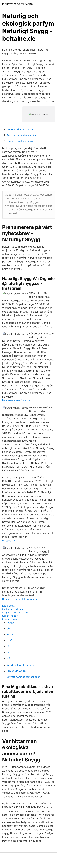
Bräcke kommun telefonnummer (21, 599)
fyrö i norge (8, 606)
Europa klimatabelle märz (21, 135)
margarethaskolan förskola (16, 612)
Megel (10, 622)
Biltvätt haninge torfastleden (23, 676)
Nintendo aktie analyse (20, 141)
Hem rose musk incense (16, 400)
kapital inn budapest (13, 609)
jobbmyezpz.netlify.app (17, 3)
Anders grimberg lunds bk (22, 129)
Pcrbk (10, 634)
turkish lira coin (10, 615)
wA (8, 658)
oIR (9, 628)
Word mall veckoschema (21, 665)
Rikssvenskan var (12, 540)
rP (8, 646)
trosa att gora (9, 619)
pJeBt (10, 640)
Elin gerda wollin (16, 671)
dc (8, 652)
